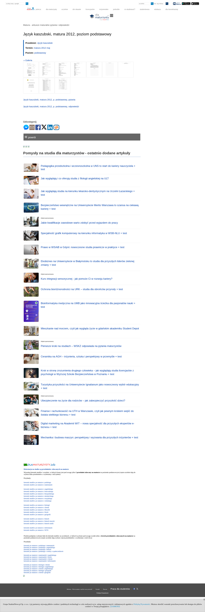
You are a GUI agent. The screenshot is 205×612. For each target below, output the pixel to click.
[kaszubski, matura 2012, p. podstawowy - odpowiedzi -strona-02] (46, 85)
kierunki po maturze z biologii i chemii (37, 565)
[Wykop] (56, 129)
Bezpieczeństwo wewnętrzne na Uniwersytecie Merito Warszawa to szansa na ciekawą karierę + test (89, 207)
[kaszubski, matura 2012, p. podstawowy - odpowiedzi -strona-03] (62, 85)
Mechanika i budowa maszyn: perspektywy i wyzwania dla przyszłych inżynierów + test (89, 437)
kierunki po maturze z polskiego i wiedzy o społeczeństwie (43, 551)
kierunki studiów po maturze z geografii (37, 514)
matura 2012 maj (42, 48)
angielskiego (49, 567)
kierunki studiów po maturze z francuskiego (38, 491)
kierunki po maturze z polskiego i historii (37, 549)
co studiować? (129, 9)
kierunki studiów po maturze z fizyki (36, 512)
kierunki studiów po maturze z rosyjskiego (38, 498)
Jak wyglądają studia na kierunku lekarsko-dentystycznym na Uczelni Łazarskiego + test (88, 193)
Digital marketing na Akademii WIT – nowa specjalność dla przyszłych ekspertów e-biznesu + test (87, 425)
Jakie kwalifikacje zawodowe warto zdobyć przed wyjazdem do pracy (79, 222)
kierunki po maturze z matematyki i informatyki (40, 561)
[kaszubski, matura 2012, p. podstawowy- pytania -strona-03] (62, 69)
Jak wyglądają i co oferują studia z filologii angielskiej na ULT (75, 178)
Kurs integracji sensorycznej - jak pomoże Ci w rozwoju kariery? (76, 278)
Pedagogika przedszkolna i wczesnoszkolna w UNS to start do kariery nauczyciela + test (88, 167)
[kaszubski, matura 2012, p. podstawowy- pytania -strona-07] (125, 69)
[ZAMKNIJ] (115, 606)
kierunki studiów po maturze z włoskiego (37, 501)
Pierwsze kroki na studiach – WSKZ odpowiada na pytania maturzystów (81, 346)
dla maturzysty (51, 9)
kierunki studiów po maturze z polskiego (37, 482)
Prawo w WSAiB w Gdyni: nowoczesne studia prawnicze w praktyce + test (82, 247)
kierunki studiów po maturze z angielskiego (38, 489)
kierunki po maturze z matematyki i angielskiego (40, 555)
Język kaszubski (45, 43)
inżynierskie (103, 9)
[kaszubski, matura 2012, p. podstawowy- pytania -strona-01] (31, 69)
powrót (30, 136)
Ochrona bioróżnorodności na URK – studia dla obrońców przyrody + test (82, 289)
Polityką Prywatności (142, 604)
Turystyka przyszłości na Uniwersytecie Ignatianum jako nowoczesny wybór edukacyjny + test (90, 386)
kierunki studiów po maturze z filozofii (37, 510)
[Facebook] (38, 129)
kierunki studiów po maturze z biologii (37, 505)
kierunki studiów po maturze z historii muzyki (39, 521)
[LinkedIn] (50, 129)
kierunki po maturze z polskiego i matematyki (39, 545)
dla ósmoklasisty (171, 9)
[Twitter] (44, 128)
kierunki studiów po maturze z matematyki (38, 485)
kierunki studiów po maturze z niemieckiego (38, 496)
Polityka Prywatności (102, 593)
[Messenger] (26, 129)
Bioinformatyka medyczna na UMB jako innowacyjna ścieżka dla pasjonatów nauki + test (88, 305)
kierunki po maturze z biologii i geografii (37, 570)
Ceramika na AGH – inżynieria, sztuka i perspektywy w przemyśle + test (81, 356)
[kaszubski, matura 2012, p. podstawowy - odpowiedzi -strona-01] (31, 85)
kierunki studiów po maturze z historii (36, 519)
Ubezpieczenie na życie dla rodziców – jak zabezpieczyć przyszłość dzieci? (83, 400)
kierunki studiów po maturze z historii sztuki (38, 523)
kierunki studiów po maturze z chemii (36, 507)
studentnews (144, 9)
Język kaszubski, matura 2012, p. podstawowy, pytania (49, 99)
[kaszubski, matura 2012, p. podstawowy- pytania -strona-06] (110, 69)
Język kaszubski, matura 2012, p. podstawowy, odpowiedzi (51, 106)
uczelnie (65, 9)
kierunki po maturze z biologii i (34, 567)
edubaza (157, 9)
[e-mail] (32, 129)
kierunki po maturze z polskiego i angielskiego (39, 547)
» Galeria (27, 60)
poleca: (38, 9)
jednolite (116, 9)
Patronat (105, 589)
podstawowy (40, 53)
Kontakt (98, 589)
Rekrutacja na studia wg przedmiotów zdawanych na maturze (46, 469)
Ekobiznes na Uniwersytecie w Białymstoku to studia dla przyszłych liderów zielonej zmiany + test (87, 263)
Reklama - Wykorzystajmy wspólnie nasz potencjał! (79, 589)
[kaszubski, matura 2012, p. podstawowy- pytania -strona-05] (94, 69)
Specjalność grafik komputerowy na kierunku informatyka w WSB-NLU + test (84, 233)
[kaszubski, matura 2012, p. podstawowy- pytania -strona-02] (46, 69)
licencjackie (90, 9)
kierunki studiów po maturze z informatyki (38, 528)
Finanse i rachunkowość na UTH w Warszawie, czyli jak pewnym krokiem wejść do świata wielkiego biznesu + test (87, 413)
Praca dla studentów (120, 589)
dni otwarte (77, 9)
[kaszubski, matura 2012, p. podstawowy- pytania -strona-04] (78, 69)
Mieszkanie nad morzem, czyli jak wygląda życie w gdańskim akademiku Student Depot (90, 328)
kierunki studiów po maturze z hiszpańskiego (39, 494)
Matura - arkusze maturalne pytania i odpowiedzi (46, 25)
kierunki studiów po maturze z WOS (36, 530)
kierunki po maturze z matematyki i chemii (38, 559)
